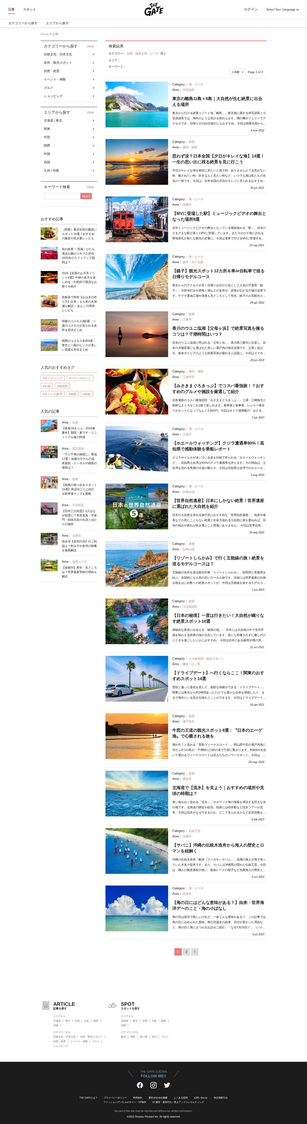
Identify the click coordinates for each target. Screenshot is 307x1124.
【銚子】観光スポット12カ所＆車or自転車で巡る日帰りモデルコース (218, 274)
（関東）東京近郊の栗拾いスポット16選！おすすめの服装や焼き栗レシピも (79, 234)
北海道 (57, 1020)
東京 (67, 1020)
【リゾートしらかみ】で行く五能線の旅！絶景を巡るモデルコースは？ (218, 561)
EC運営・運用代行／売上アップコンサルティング (178, 1102)
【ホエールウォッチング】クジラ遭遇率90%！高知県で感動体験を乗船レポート (218, 446)
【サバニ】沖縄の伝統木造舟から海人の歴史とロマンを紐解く (218, 848)
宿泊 (154, 1036)
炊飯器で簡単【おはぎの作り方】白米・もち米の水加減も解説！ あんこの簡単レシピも (79, 303)
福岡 (95, 1020)
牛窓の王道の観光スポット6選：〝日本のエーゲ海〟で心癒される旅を (217, 733)
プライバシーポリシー (115, 1097)
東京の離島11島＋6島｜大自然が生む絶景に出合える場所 (217, 101)
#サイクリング (52, 378)
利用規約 (137, 1097)
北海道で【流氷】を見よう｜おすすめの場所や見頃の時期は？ (218, 790)
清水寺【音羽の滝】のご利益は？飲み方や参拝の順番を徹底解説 (79, 546)
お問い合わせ (201, 1097)
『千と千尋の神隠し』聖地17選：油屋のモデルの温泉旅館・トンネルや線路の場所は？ (79, 461)
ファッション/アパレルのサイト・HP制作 (124, 1102)
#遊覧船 (62, 386)
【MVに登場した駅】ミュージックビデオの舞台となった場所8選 (219, 216)
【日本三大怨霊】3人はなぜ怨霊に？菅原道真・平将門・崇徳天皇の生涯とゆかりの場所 (79, 517)
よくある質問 (181, 1097)
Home (45, 34)
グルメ (96, 1041)
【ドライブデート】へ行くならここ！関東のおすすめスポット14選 (218, 675)
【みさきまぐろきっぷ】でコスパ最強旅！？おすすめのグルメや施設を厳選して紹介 (218, 388)
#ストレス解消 (52, 394)
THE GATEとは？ (88, 1097)
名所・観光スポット (91, 1036)
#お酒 (47, 386)
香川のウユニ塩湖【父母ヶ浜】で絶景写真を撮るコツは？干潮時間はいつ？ (218, 331)
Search (86, 196)
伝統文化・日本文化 (64, 1036)
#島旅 (87, 394)
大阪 (86, 1020)
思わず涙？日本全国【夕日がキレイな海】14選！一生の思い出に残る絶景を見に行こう (218, 159)
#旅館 (72, 394)
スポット (29, 9)
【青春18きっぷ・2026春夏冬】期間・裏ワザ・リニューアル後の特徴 (79, 433)
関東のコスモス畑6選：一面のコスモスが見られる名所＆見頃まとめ (79, 325)
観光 (123, 1036)
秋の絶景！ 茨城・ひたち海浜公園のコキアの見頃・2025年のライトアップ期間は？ (79, 255)
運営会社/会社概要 (157, 1097)
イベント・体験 (79, 1041)
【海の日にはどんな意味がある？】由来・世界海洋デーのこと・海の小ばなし (218, 905)
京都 (77, 1020)
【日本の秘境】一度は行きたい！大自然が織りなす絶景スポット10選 (218, 618)
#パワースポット (80, 378)
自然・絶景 (59, 1041)
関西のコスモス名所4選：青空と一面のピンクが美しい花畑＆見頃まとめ (79, 345)
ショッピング (60, 1045)
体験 (132, 1036)
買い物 (143, 1036)
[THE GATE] (153, 9)
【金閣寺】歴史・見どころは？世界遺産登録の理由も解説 (79, 572)
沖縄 (55, 1025)
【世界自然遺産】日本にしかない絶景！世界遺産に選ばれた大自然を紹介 (218, 503)
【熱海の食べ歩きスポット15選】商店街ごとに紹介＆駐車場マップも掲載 (79, 489)
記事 (11, 9)
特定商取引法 (221, 1097)
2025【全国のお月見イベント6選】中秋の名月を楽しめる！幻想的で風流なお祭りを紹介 (79, 279)
